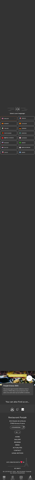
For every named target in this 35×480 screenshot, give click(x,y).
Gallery (17, 439)
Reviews (17, 442)
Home (17, 436)
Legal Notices (17, 453)
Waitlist (13, 479)
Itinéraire (30, 479)
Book (4, 479)
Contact (17, 450)
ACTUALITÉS (17, 447)
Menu (17, 445)
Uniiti (18, 468)
